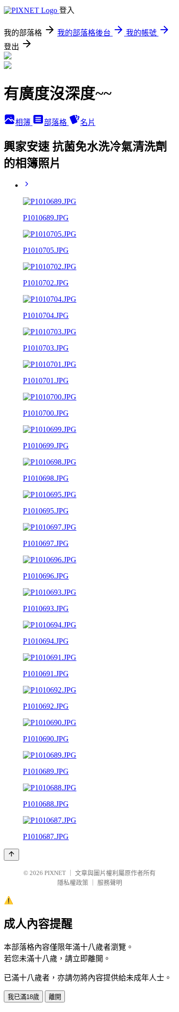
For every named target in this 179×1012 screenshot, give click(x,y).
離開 (55, 997)
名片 (87, 122)
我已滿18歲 (23, 997)
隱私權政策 (72, 882)
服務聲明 (109, 882)
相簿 (23, 122)
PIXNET (55, 872)
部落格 (56, 122)
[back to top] (11, 855)
